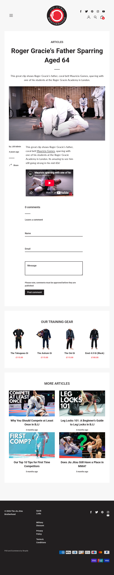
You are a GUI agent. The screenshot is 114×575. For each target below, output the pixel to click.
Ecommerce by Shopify (19, 551)
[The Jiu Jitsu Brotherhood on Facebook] (80, 11)
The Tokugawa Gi (19, 353)
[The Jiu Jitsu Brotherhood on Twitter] (86, 11)
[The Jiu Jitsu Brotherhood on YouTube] (103, 11)
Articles (57, 42)
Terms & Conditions (41, 540)
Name (28, 224)
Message (29, 255)
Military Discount (40, 524)
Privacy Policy (39, 532)
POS (6, 551)
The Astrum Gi (44, 353)
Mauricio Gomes (46, 151)
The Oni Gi (69, 353)
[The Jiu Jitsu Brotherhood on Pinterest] (92, 11)
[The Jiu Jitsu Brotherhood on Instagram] (97, 11)
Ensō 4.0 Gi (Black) (94, 353)
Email (27, 239)
